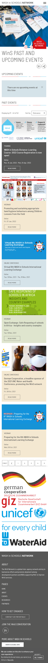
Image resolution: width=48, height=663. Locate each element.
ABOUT (4, 592)
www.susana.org (13, 645)
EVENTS (4, 596)
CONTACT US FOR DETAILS (15, 617)
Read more (12, 168)
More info (10, 660)
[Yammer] (6, 630)
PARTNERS (5, 604)
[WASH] (18, 555)
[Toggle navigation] (44, 3)
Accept (37, 654)
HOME (4, 589)
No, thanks (39, 657)
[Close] (41, 87)
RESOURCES (6, 600)
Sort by (28, 113)
